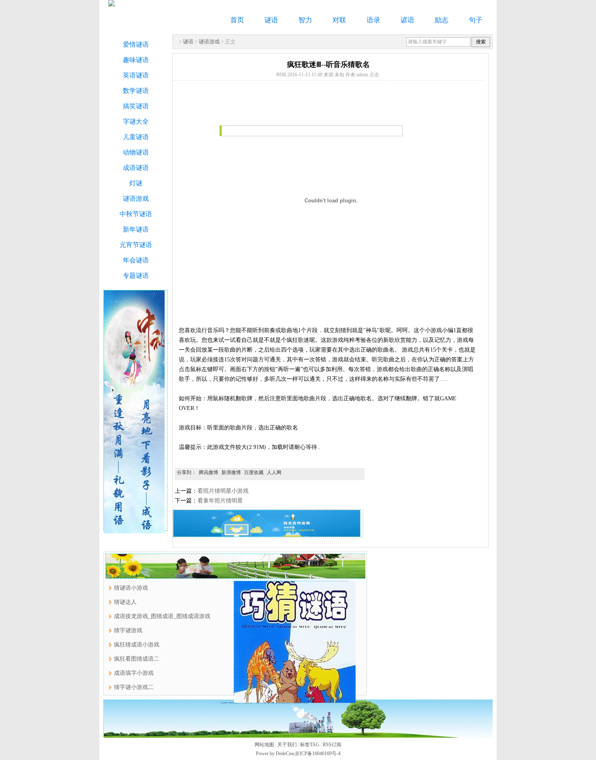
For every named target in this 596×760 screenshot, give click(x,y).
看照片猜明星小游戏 (223, 491)
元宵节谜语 (136, 244)
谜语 (271, 20)
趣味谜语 (136, 59)
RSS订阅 (332, 744)
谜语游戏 (209, 42)
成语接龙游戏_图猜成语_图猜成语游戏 (162, 616)
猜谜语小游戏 (131, 588)
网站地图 (264, 744)
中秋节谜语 (136, 213)
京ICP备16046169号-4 (318, 753)
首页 (237, 20)
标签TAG (309, 744)
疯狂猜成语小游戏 (136, 645)
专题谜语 (136, 275)
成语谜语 (136, 167)
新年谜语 (136, 229)
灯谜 (135, 183)
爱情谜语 (136, 44)
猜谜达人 (125, 602)
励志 (441, 20)
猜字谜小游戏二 (134, 687)
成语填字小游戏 (134, 673)
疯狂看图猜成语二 (136, 659)
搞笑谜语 (136, 106)
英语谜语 (136, 75)
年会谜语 (136, 260)
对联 (339, 20)
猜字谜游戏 (128, 630)
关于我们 (287, 744)
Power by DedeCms (275, 753)
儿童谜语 (136, 136)
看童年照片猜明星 (220, 501)
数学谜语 (136, 90)
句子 (475, 20)
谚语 (407, 20)
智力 (305, 20)
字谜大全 (136, 121)
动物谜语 (136, 152)
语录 (373, 20)
